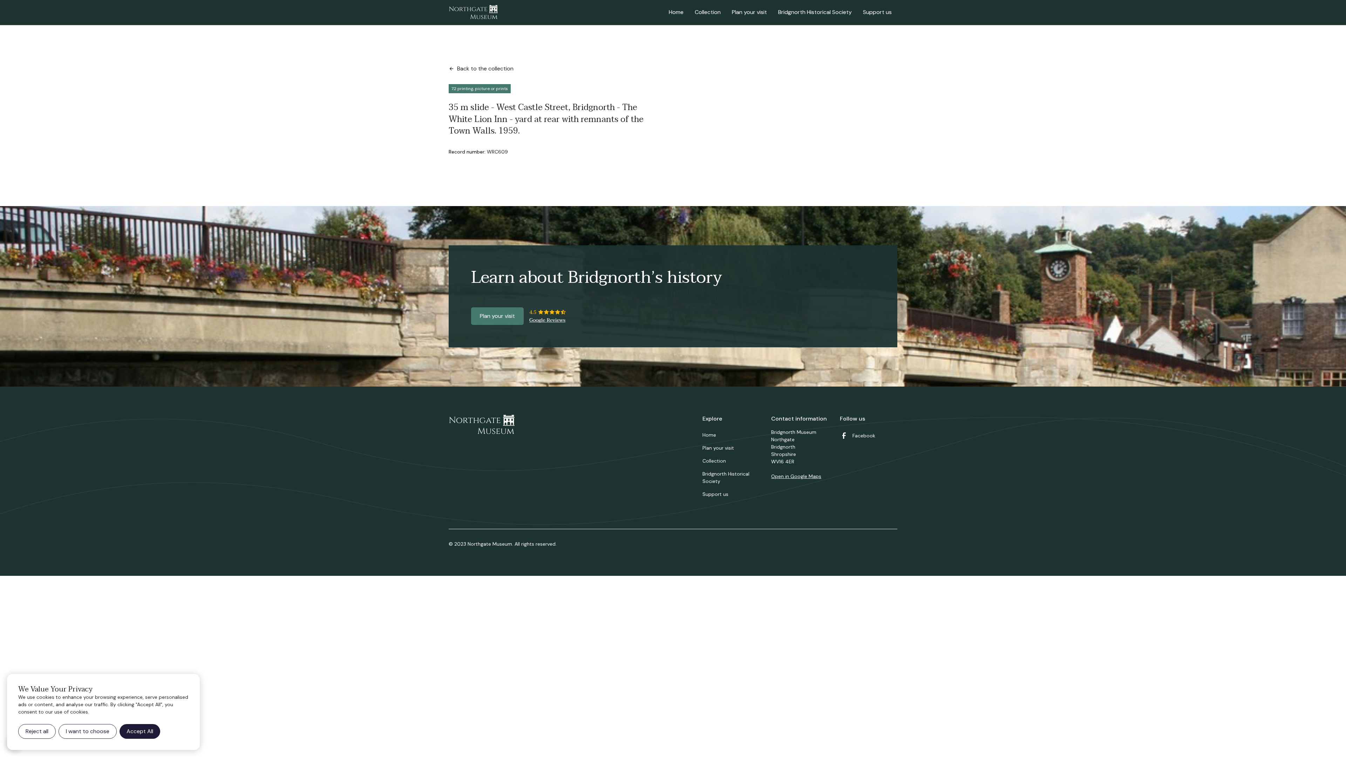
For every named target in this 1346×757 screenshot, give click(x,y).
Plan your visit (749, 12)
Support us (877, 12)
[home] (473, 12)
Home (676, 12)
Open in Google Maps (796, 476)
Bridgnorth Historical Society (815, 12)
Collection (708, 12)
